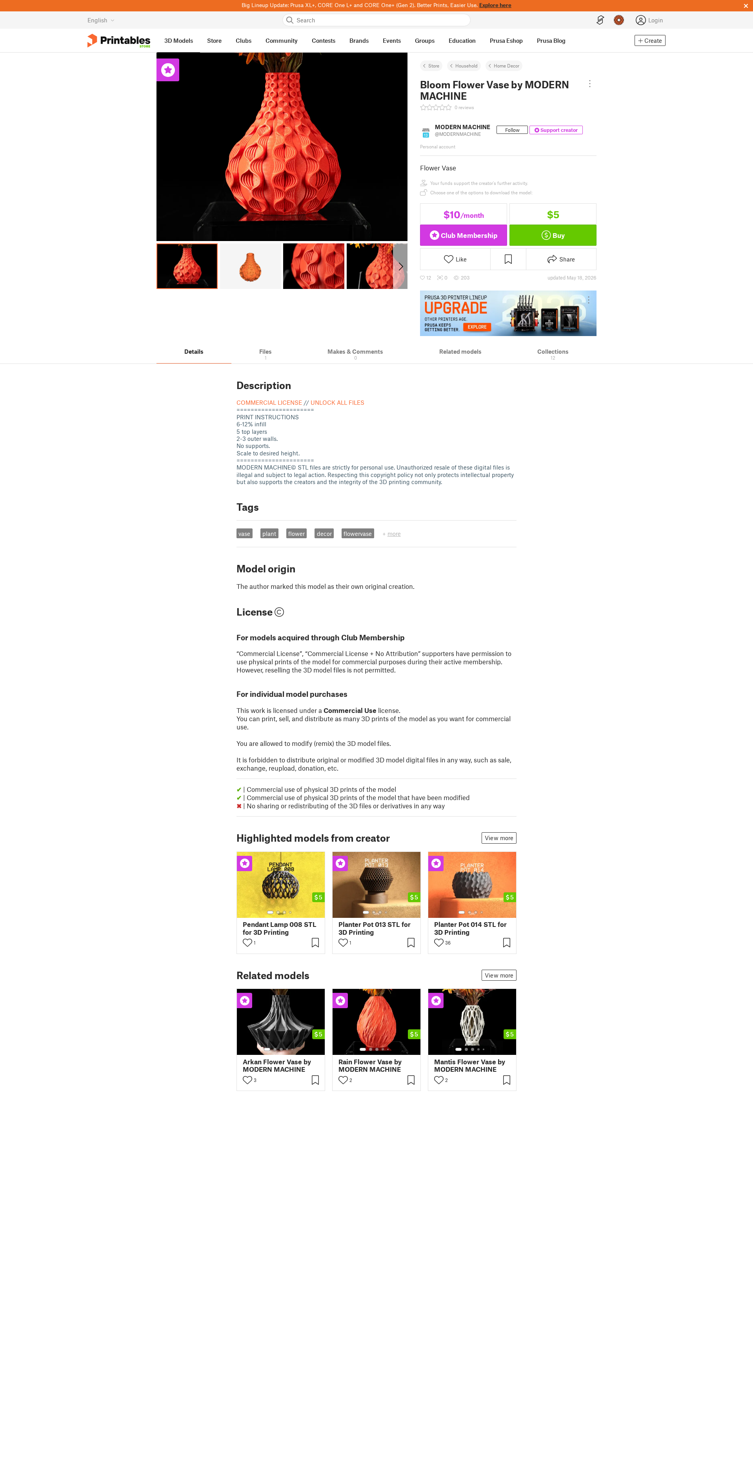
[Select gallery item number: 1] (270, 912)
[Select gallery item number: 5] (293, 1049)
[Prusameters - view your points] (619, 20)
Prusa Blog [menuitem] (551, 40)
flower (296, 533)
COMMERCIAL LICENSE (269, 402)
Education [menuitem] (462, 40)
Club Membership (469, 235)
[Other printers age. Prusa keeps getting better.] (508, 313)
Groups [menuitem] (425, 40)
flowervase (358, 533)
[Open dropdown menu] (590, 83)
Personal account (437, 146)
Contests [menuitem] (323, 40)
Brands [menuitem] (359, 40)
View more (499, 837)
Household (466, 65)
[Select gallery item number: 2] (278, 912)
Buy (559, 235)
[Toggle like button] (247, 942)
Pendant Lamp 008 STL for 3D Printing (279, 928)
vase (244, 533)
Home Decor (506, 65)
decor (324, 533)
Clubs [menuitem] (243, 40)
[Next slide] (400, 266)
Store (433, 65)
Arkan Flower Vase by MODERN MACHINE (277, 1065)
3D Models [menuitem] (178, 40)
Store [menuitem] (214, 40)
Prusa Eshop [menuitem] (506, 40)
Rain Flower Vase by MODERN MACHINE (370, 1065)
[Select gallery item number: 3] (284, 912)
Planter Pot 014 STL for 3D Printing (470, 928)
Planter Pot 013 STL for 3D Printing (374, 928)
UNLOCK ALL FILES (337, 402)
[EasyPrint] (600, 20)
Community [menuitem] (282, 40)
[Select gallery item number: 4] (290, 912)
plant (269, 533)
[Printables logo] (118, 41)
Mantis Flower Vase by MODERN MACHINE (469, 1065)
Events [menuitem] (392, 40)
